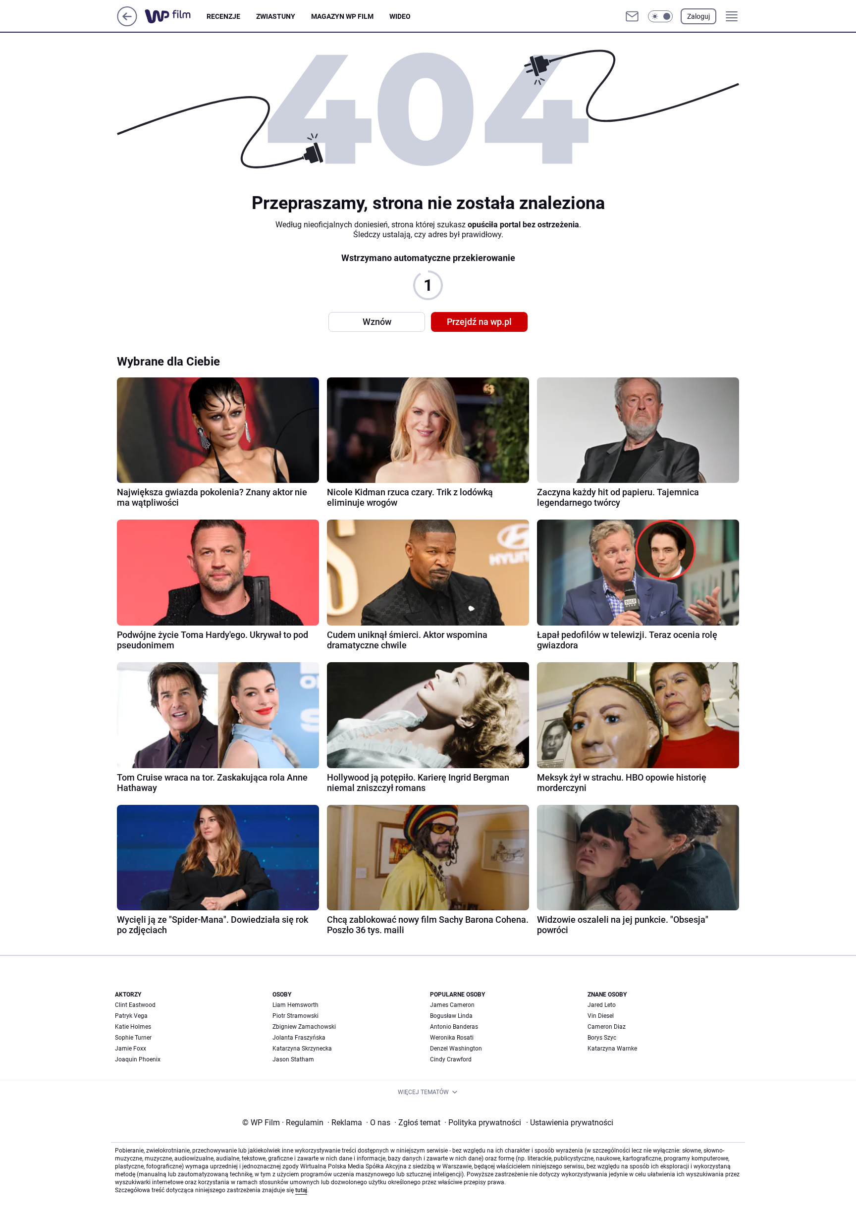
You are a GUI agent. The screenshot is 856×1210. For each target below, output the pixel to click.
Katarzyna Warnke (612, 1048)
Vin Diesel (601, 1015)
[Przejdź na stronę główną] (127, 23)
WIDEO (400, 16)
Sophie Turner (133, 1037)
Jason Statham (293, 1059)
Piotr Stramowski (295, 1015)
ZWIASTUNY (275, 16)
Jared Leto (602, 1004)
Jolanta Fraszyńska (298, 1037)
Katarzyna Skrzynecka (302, 1048)
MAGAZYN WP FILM (342, 16)
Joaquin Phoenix (137, 1059)
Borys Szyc (602, 1037)
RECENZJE (223, 16)
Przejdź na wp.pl (479, 321)
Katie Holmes (133, 1026)
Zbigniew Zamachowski (304, 1026)
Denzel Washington (456, 1048)
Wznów (377, 321)
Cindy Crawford (451, 1059)
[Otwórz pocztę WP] (632, 16)
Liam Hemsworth (295, 1004)
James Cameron (452, 1004)
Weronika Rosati (452, 1037)
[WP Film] (176, 16)
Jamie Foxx (130, 1048)
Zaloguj (698, 16)
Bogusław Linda (451, 1015)
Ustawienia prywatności (569, 1122)
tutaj (301, 1190)
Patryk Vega (131, 1015)
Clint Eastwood (135, 1004)
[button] (660, 16)
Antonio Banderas (454, 1026)
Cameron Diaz (607, 1026)
